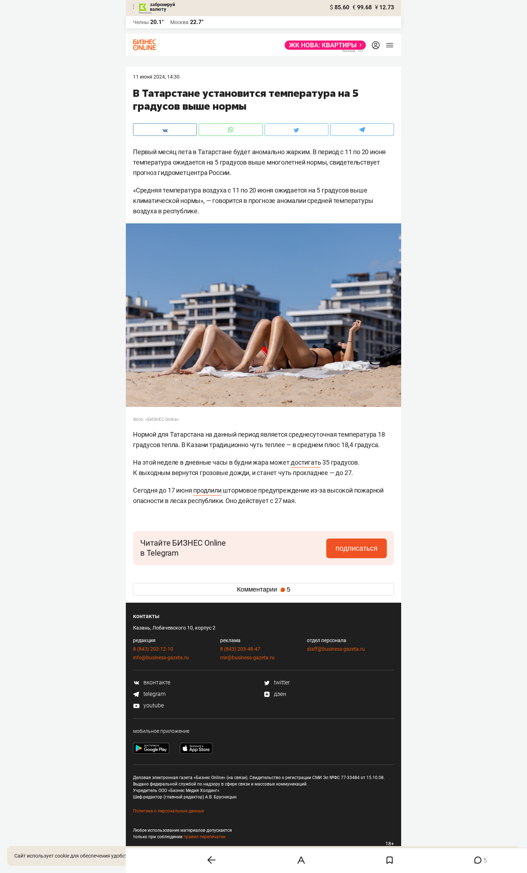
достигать (306, 462)
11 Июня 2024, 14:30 (156, 77)
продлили (207, 490)
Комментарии (263, 589)
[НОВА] (323, 45)
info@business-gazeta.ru (161, 657)
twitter (281, 682)
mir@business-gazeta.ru (247, 657)
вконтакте (156, 682)
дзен (279, 694)
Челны (141, 22)
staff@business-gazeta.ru (336, 649)
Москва (179, 22)
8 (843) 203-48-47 (240, 649)
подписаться (357, 548)
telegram (154, 694)
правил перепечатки (204, 836)
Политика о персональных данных (168, 810)
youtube (153, 705)
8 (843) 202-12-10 (153, 649)
